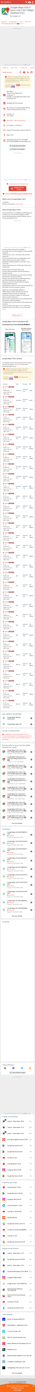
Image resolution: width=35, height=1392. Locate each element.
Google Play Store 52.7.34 (14, 1145)
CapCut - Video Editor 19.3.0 (15, 1253)
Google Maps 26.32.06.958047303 (17, 900)
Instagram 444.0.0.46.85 (14, 1277)
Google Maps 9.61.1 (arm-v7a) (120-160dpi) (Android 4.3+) (16, 788)
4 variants (11, 835)
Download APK (19, 188)
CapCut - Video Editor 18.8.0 (15, 1121)
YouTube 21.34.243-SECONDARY (17, 1230)
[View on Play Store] (24, 72)
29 (15, 125)
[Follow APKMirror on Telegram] (22, 1069)
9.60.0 (21, 22)
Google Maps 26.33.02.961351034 (17, 875)
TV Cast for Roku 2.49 (13, 1331)
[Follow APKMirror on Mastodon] (13, 1069)
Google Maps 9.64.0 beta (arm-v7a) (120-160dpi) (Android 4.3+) (16, 757)
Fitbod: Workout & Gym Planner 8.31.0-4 (19, 1343)
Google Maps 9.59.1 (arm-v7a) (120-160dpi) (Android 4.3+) (16, 816)
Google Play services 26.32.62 (16, 1259)
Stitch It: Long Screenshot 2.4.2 (16, 1337)
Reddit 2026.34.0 (12, 1217)
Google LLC (16, 16)
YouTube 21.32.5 (12, 1158)
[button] (20, 72)
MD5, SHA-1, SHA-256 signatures (16, 120)
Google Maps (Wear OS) (14, 724)
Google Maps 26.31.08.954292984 (17, 908)
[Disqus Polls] (17, 946)
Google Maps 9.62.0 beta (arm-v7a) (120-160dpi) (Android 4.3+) (16, 779)
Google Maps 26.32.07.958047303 (17, 867)
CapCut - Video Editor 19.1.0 (15, 1127)
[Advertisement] (17, 46)
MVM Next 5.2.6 (12, 1349)
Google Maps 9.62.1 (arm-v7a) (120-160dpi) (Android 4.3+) (16, 772)
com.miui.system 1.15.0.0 (14, 1205)
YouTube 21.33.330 (12, 1302)
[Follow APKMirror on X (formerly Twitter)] (5, 1069)
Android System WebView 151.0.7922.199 (15, 1289)
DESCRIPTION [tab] (23, 67)
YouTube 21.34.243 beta (14, 1211)
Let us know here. (21, 1382)
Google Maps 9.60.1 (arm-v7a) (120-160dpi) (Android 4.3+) (16, 803)
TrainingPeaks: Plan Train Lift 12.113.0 (18, 1368)
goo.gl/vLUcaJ (19, 204)
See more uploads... (17, 823)
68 (14, 95)
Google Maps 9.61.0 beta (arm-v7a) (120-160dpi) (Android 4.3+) (16, 794)
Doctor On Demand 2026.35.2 (15, 1319)
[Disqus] (17, 992)
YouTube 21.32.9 (12, 1236)
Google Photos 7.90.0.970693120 (17, 1283)
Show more (17, 315)
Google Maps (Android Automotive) (14, 718)
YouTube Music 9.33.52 (14, 1164)
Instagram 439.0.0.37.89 (14, 1170)
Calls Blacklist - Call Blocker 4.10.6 (17, 1325)
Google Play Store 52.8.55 (14, 1176)
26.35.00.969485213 (24, 324)
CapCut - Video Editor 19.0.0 (15, 1133)
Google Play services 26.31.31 (16, 1224)
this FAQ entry (8, 81)
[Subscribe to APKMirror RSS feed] (30, 1069)
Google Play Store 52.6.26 (14, 1152)
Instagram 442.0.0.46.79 (14, 1199)
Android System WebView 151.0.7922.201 (19, 1355)
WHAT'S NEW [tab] (14, 67)
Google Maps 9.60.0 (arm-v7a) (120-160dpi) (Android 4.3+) (16, 810)
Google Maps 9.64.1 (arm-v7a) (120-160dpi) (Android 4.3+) (16, 751)
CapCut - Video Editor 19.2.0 (15, 1265)
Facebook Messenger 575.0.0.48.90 (17, 1271)
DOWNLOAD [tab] (5, 67)
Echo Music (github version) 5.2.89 (17, 1139)
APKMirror (7, 2)
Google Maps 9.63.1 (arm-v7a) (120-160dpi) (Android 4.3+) (16, 766)
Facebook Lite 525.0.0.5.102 (15, 1308)
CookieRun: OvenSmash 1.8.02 (16, 1362)
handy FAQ (18, 364)
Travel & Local (7, 72)
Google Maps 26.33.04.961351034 (17, 841)
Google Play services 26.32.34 (16, 1242)
